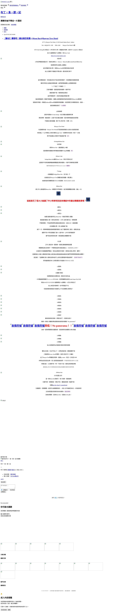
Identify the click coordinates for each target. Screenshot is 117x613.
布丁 (2, 460)
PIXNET (46, 590)
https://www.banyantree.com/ (58, 55)
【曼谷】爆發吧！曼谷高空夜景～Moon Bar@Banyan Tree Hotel (31, 38)
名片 (5, 31)
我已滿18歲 (4, 609)
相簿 (5, 28)
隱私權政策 (67, 590)
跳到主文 (3, 16)
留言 (13, 470)
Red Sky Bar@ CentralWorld (59, 385)
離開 (9, 609)
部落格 (6, 29)
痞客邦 (9, 470)
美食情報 (13, 24)
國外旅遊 (13, 474)
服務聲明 (74, 590)
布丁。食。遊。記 (11, 12)
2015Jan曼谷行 (15, 476)
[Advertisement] (14, 529)
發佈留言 (3, 491)
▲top (2, 479)
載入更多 (3, 482)
